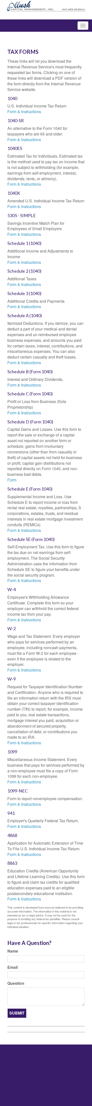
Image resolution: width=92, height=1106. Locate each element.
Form (11, 480)
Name (12, 951)
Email (12, 967)
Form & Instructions (24, 111)
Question (15, 983)
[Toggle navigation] (83, 25)
